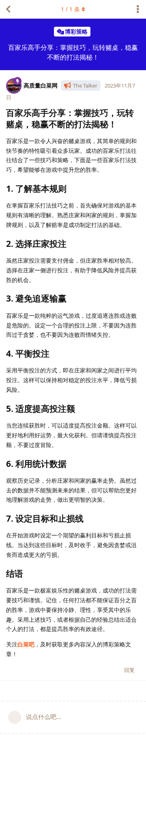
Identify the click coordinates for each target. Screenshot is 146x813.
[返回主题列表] (8, 9)
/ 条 (70, 9)
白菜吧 (25, 644)
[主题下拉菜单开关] (138, 9)
